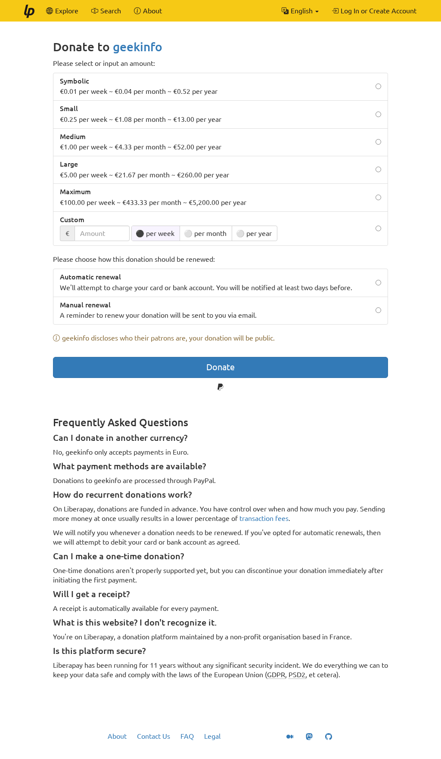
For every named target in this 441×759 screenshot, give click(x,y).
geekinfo (137, 46)
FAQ (187, 736)
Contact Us (153, 736)
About (117, 736)
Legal (212, 736)
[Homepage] (29, 11)
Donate (220, 367)
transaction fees (264, 518)
